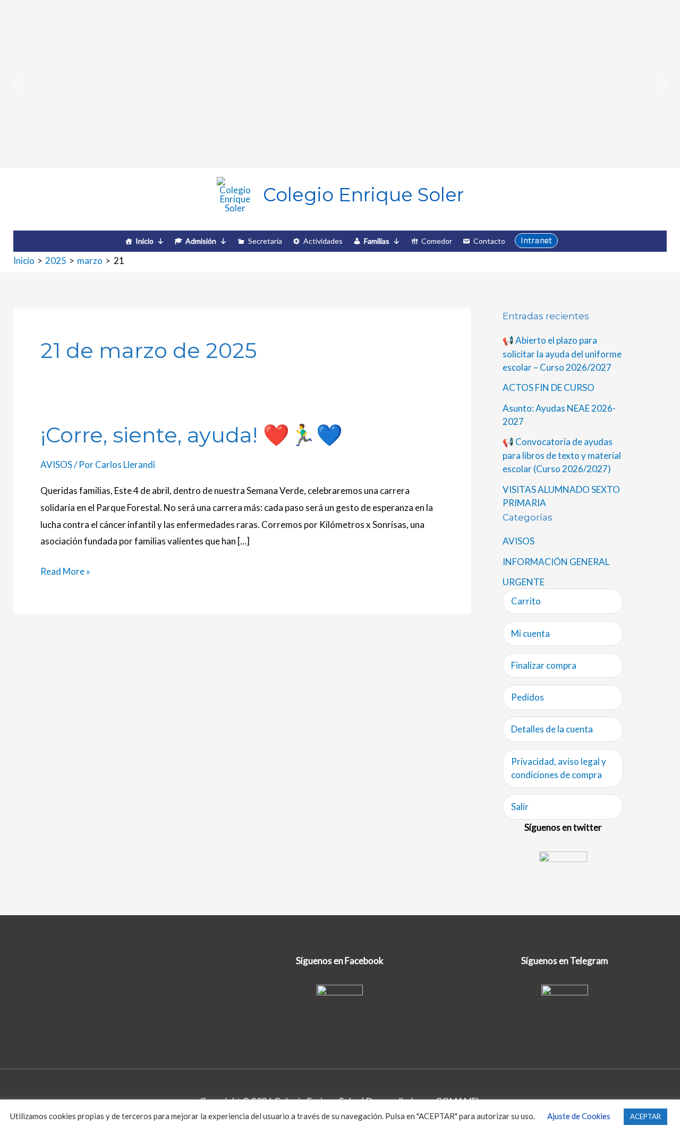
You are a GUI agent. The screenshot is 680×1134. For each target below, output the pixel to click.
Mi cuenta (530, 633)
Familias (376, 240)
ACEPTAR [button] (645, 1116)
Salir (520, 806)
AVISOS (56, 464)
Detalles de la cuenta (552, 729)
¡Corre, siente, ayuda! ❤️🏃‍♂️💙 (191, 435)
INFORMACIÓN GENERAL (556, 561)
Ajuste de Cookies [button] (578, 1116)
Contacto (489, 240)
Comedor (436, 240)
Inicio (144, 240)
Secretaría (265, 240)
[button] (16, 83)
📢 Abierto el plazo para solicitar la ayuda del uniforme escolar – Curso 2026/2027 (562, 354)
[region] (340, 84)
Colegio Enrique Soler (363, 194)
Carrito (526, 601)
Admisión (200, 240)
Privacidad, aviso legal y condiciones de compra (558, 768)
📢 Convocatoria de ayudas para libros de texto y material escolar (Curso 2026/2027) (562, 455)
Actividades (323, 240)
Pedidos (527, 697)
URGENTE (524, 581)
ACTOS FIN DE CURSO (548, 387)
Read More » (65, 570)
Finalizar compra (543, 665)
